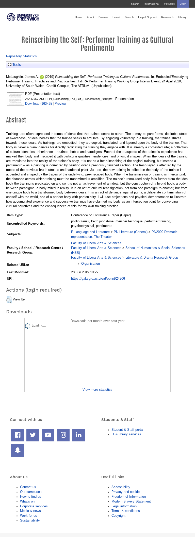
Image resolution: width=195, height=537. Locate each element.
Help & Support (147, 17)
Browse (103, 17)
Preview (60, 103)
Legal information (124, 506)
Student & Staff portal (127, 430)
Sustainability (30, 520)
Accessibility (120, 487)
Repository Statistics (21, 56)
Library (182, 17)
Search (135, 3)
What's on (27, 501)
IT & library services (126, 434)
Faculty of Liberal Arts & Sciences (96, 243)
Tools (16, 65)
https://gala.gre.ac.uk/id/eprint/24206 (98, 278)
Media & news (30, 511)
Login (183, 3)
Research (167, 17)
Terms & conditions (125, 511)
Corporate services (34, 506)
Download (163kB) (38, 103)
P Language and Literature (90, 232)
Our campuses (31, 492)
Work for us (28, 515)
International (151, 3)
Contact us (28, 487)
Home (78, 17)
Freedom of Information (128, 496)
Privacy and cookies (126, 492)
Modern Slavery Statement (131, 501)
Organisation (90, 263)
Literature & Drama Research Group (151, 257)
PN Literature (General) (131, 232)
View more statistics (97, 389)
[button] (9, 299)
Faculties (169, 3)
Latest (116, 17)
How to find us (30, 496)
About (90, 17)
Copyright (118, 515)
